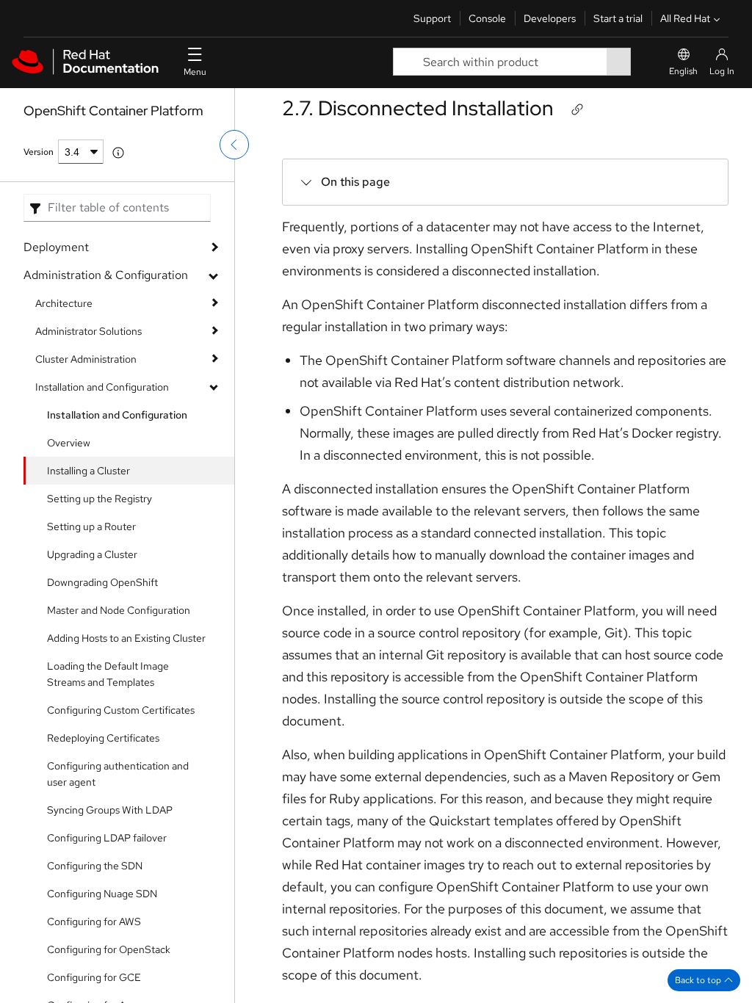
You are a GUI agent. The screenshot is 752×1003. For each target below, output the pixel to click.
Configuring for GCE (94, 977)
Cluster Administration (86, 359)
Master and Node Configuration (118, 610)
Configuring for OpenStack (108, 949)
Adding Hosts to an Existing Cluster (126, 638)
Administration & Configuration (106, 275)
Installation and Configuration (102, 387)
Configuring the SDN (94, 865)
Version (39, 152)
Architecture (64, 303)
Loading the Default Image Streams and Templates (108, 674)
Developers (550, 18)
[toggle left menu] (234, 144)
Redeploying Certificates (103, 738)
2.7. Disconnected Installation (418, 108)
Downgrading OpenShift (102, 582)
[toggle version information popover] (118, 152)
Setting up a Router (91, 526)
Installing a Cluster (88, 470)
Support (432, 18)
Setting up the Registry (99, 498)
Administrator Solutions (88, 331)
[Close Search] (641, 62)
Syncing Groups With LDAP (110, 809)
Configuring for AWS (94, 921)
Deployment (56, 247)
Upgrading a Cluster (92, 554)
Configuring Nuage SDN (102, 893)
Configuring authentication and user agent (118, 774)
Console (487, 18)
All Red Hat (685, 18)
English (683, 71)
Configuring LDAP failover (107, 837)
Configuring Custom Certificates (121, 710)
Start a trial (618, 18)
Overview (68, 442)
